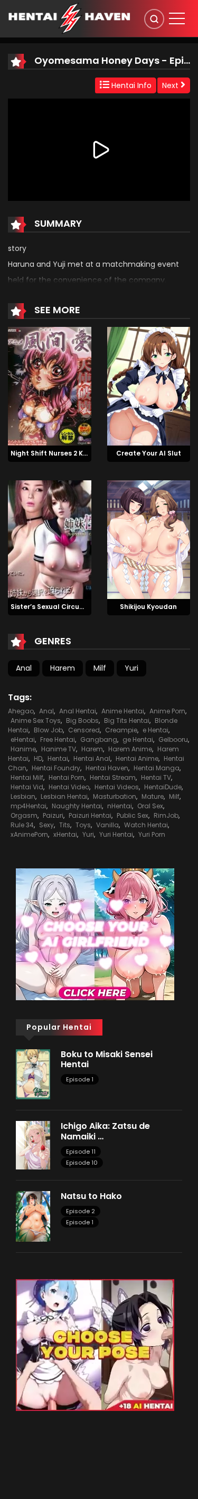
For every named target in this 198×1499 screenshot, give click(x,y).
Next (171, 85)
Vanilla (107, 824)
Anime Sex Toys (36, 720)
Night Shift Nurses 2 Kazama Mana (69, 453)
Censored (84, 730)
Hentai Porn (66, 777)
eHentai (23, 739)
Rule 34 (22, 824)
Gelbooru (173, 739)
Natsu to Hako (91, 1196)
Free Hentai (57, 739)
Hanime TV (58, 748)
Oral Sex (150, 805)
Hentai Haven (107, 767)
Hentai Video (69, 786)
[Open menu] (177, 18)
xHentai (65, 834)
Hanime (23, 748)
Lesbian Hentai (64, 796)
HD (38, 758)
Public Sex (132, 815)
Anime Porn (167, 711)
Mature (153, 796)
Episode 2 (80, 1211)
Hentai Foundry (56, 767)
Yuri (131, 668)
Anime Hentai (122, 711)
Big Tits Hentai (126, 720)
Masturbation (114, 796)
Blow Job (48, 730)
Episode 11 (81, 1151)
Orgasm (24, 815)
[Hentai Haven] (69, 18)
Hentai (58, 758)
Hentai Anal (91, 758)
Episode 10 (82, 1162)
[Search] (154, 19)
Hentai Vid (27, 786)
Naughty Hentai (77, 805)
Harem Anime (130, 748)
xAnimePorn (29, 834)
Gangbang (98, 739)
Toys (83, 824)
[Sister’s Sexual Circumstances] (49, 539)
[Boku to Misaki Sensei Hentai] (33, 1073)
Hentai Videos (117, 786)
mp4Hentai (28, 805)
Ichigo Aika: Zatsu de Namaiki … (105, 1131)
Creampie (121, 730)
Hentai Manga (157, 767)
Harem (62, 668)
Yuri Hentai (116, 834)
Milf (99, 668)
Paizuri (53, 815)
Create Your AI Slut (148, 453)
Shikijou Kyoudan (148, 606)
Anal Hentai (77, 711)
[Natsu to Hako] (33, 1216)
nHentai (119, 805)
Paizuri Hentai (90, 815)
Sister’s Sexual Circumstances (62, 606)
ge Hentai (137, 739)
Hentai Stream (113, 777)
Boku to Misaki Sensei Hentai (107, 1059)
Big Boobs (82, 720)
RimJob (166, 815)
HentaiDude (163, 786)
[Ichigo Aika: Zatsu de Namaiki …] (33, 1144)
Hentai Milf (27, 777)
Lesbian (23, 796)
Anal (24, 668)
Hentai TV (156, 777)
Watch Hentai (146, 824)
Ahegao (21, 711)
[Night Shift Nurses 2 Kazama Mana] (49, 386)
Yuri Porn (151, 834)
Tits (64, 824)
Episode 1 (79, 1079)
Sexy (46, 824)
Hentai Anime (137, 758)
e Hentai (155, 730)
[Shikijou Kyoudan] (149, 539)
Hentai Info (130, 85)
